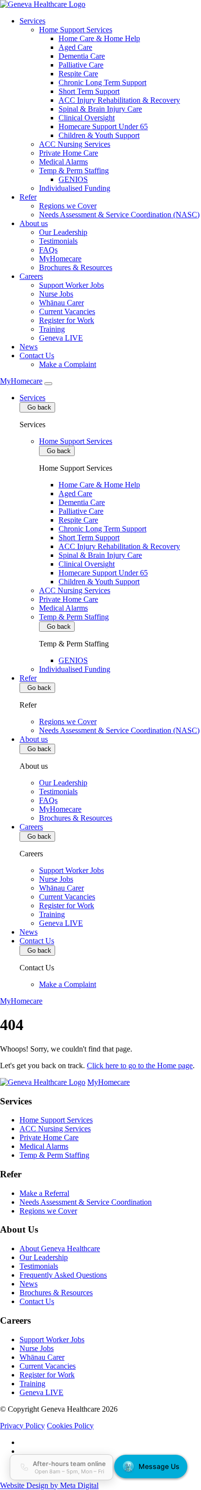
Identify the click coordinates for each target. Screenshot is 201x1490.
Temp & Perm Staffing (74, 170)
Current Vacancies (67, 311)
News (29, 347)
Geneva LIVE (61, 338)
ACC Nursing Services (74, 144)
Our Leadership (63, 232)
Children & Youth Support (99, 135)
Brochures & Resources (75, 267)
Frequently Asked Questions (63, 1275)
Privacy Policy (22, 1425)
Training (52, 329)
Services (32, 21)
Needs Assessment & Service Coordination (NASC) (119, 214)
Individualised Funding (74, 188)
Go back (37, 407)
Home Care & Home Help (99, 38)
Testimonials (58, 241)
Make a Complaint (67, 364)
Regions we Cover (68, 206)
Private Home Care (68, 153)
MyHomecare (60, 258)
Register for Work (66, 320)
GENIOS (73, 179)
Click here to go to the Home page (140, 1065)
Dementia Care (82, 56)
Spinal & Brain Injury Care (100, 109)
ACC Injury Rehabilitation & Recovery (119, 100)
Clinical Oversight (87, 118)
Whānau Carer (61, 302)
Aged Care (75, 47)
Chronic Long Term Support (102, 82)
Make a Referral (44, 1193)
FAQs (48, 250)
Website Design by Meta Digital (49, 1485)
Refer (28, 197)
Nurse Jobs (56, 294)
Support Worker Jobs (71, 285)
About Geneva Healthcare (60, 1248)
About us (34, 223)
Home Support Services (75, 29)
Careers (31, 276)
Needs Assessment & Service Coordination (86, 1202)
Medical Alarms (63, 162)
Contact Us (37, 355)
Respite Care (78, 73)
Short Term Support (89, 91)
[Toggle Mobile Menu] (48, 383)
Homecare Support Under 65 (103, 126)
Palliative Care (81, 65)
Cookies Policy (70, 1425)
